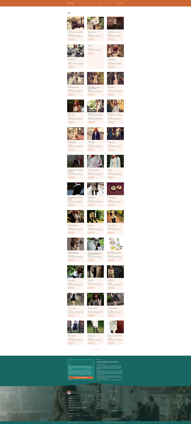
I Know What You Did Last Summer (95, 114)
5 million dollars (92, 197)
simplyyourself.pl (121, 422)
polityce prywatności (79, 373)
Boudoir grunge (91, 335)
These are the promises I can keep (115, 335)
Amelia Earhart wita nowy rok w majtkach (75, 198)
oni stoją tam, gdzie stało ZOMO (75, 32)
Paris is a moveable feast (73, 87)
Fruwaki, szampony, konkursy (114, 253)
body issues (90, 280)
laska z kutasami (71, 308)
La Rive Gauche (91, 142)
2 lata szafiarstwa (112, 197)
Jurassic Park (111, 280)
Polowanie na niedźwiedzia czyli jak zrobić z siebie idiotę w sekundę (95, 254)
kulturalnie (110, 279)
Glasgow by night (112, 142)
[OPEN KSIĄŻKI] (87, 3)
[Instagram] (119, 3)
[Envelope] (117, 3)
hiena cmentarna (72, 142)
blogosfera (110, 251)
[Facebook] (121, 3)
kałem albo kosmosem (112, 308)
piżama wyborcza (72, 335)
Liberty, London (71, 59)
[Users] (123, 3)
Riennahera (70, 2)
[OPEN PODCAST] (92, 3)
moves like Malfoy (92, 32)
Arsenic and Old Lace (112, 225)
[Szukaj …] (115, 3)
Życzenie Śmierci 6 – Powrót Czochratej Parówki (94, 88)
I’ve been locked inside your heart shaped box (75, 171)
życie (71, 30)
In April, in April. (72, 114)
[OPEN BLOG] (96, 3)
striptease (110, 170)
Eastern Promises (111, 59)
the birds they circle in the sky (115, 114)
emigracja (110, 30)
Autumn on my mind (92, 308)
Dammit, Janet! (91, 225)
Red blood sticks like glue (93, 170)
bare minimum (71, 280)
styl (69, 30)
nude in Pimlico (111, 87)
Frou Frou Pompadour (73, 225)
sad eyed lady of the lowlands (114, 32)
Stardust (90, 46)
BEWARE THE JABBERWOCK (73, 253)
